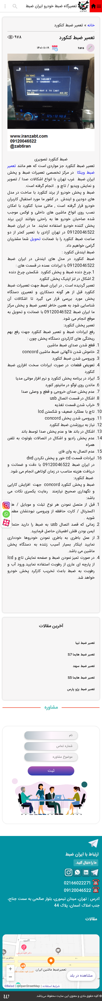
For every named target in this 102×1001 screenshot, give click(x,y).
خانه (91, 25)
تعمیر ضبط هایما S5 (81, 678)
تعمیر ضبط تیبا (85, 643)
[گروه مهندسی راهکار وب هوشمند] (6, 996)
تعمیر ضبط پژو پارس (81, 689)
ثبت (51, 771)
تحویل (35, 239)
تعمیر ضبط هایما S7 (81, 654)
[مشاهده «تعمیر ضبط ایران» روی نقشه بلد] (51, 961)
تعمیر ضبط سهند (84, 666)
